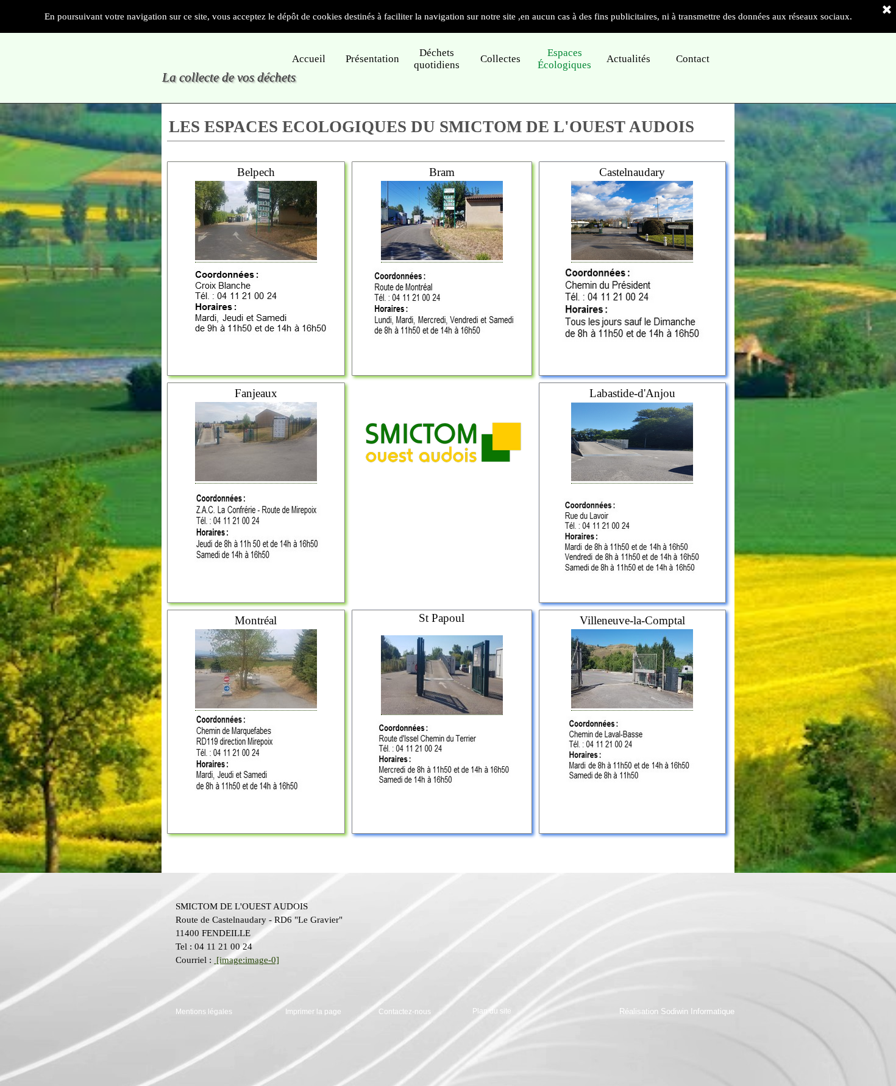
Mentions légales (204, 1011)
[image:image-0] (246, 960)
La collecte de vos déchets (229, 77)
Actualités (628, 59)
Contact (692, 59)
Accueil (308, 59)
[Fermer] (887, 10)
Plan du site (491, 1011)
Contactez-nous (405, 1011)
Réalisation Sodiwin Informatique (676, 1011)
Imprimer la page (313, 1011)
